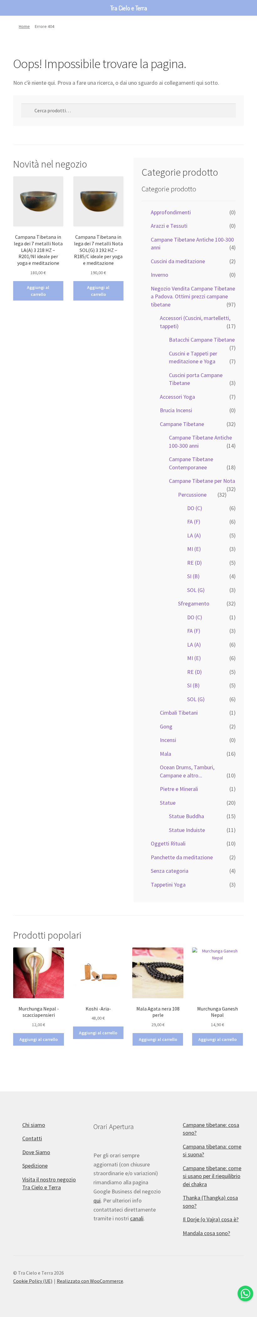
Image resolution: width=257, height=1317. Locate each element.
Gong (166, 726)
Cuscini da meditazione (178, 261)
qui (97, 1200)
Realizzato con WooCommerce (90, 1281)
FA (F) (193, 521)
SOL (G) (196, 590)
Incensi (168, 740)
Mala (165, 753)
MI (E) (194, 548)
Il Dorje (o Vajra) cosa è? (211, 1219)
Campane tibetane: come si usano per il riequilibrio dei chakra (212, 1176)
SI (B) (193, 576)
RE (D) (194, 562)
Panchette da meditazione (182, 857)
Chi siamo (33, 1124)
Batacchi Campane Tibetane (202, 339)
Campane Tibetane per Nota (202, 480)
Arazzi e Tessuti (169, 225)
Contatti (32, 1138)
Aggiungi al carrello (38, 291)
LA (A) (194, 535)
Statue (168, 802)
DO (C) (194, 508)
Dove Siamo (36, 1152)
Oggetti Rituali (168, 843)
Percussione (192, 494)
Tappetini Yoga (168, 884)
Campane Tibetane (182, 424)
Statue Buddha (186, 816)
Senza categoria (169, 870)
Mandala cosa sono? (206, 1233)
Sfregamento (193, 603)
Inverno (159, 274)
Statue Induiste (187, 830)
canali (137, 1218)
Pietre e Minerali (179, 788)
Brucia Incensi (176, 410)
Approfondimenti (171, 212)
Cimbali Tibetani (179, 712)
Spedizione (35, 1165)
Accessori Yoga (177, 396)
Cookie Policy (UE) (32, 1281)
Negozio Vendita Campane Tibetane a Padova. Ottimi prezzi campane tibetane (193, 296)
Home (24, 26)
